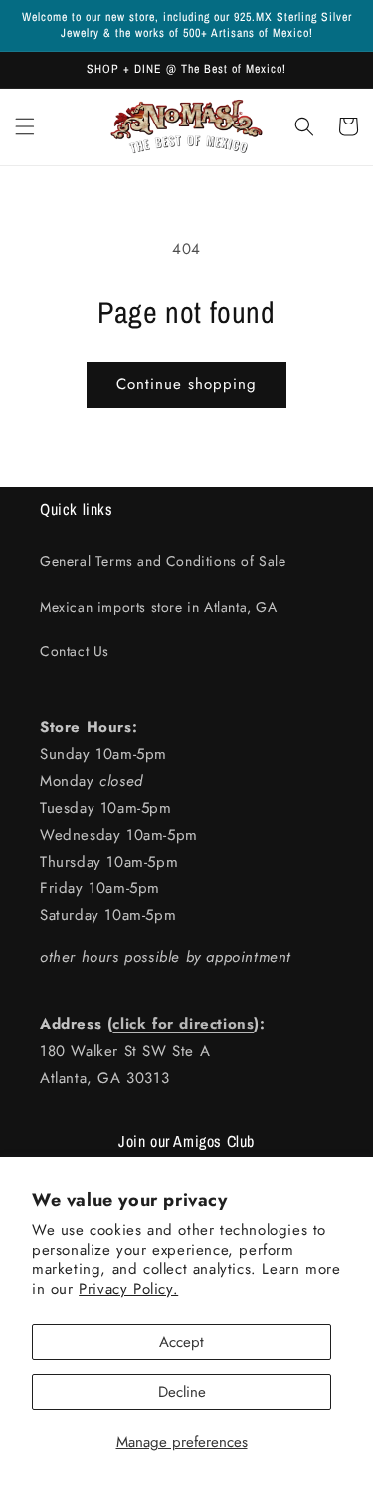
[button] (25, 126)
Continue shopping (186, 384)
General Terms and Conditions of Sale (163, 561)
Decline (182, 1392)
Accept (181, 1342)
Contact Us (74, 651)
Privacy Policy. (128, 1289)
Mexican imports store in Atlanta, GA (159, 607)
